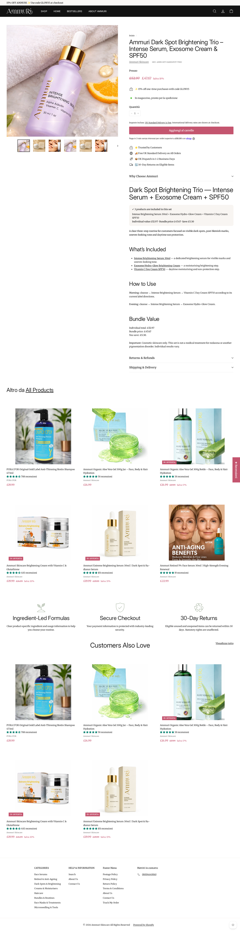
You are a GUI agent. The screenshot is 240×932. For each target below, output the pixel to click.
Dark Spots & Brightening (47, 884)
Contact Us (74, 884)
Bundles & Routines (44, 898)
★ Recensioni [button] (236, 470)
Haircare (38, 893)
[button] (14, 476)
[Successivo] (116, 145)
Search (72, 874)
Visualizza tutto (224, 643)
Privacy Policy (110, 879)
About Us (73, 879)
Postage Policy (110, 874)
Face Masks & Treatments (47, 902)
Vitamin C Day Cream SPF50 (149, 269)
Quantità (134, 106)
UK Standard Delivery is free (158, 122)
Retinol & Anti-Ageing (45, 879)
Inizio (132, 35)
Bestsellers (74, 11)
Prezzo (133, 70)
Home (57, 11)
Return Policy (110, 884)
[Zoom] (62, 81)
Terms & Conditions (113, 888)
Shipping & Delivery (142, 367)
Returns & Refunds (142, 358)
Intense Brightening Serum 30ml (152, 258)
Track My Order (111, 902)
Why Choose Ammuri (143, 176)
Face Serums (40, 874)
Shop (44, 11)
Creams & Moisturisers (46, 888)
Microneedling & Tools (46, 907)
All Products (40, 390)
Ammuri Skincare (139, 61)
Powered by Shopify (143, 925)
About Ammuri (97, 11)
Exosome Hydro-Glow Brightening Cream (157, 265)
